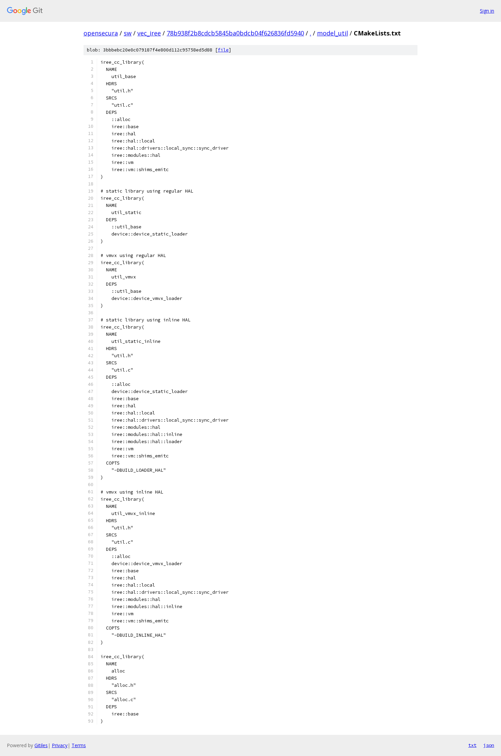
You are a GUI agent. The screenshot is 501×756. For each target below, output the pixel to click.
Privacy (59, 745)
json (488, 745)
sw (128, 33)
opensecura (101, 33)
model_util (332, 33)
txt (472, 745)
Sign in (487, 10)
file (223, 50)
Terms (79, 745)
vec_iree (149, 33)
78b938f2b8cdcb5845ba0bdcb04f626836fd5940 (235, 33)
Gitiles (41, 745)
